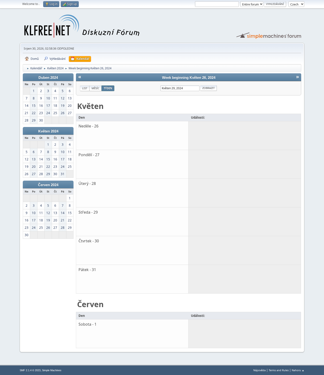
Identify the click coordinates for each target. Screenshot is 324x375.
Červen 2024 (48, 185)
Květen (90, 106)
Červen (90, 304)
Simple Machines (51, 370)
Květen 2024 (48, 131)
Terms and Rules (279, 370)
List (84, 88)
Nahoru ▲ (298, 370)
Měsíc (95, 88)
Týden (108, 88)
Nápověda (259, 370)
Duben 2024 (48, 78)
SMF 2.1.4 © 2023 (30, 370)
